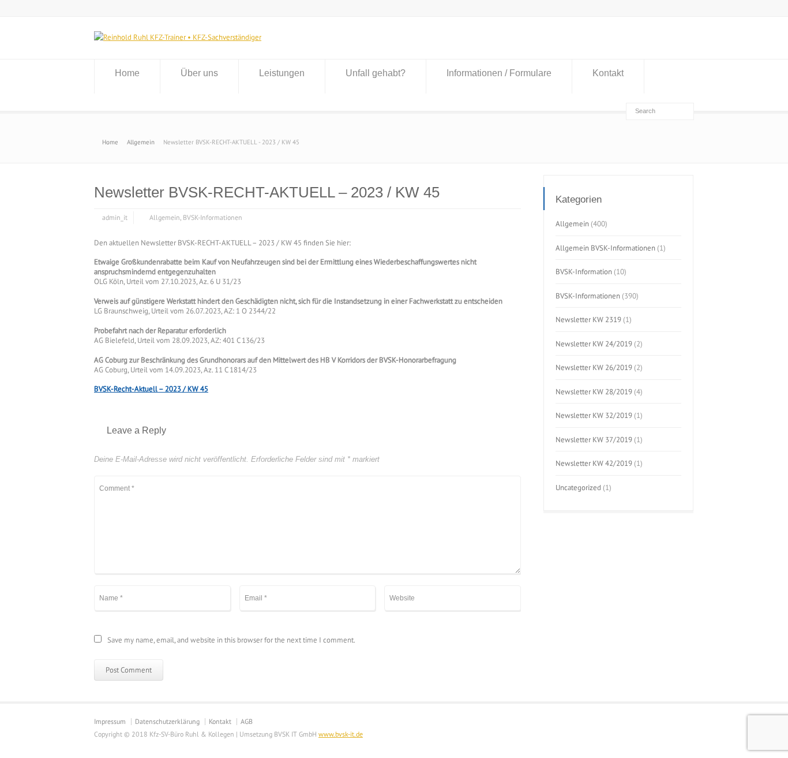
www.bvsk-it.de (340, 734)
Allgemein (164, 217)
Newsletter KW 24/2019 (594, 344)
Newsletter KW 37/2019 (594, 440)
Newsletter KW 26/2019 (594, 367)
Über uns (199, 73)
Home (127, 73)
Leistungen (282, 73)
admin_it (114, 217)
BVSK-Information (584, 272)
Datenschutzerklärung (167, 721)
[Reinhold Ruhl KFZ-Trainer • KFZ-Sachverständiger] (177, 37)
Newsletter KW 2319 (588, 319)
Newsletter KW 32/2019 (594, 415)
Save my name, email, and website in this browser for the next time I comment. (231, 640)
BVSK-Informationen (212, 217)
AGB (247, 721)
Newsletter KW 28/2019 (594, 392)
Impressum (110, 721)
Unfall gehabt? (376, 73)
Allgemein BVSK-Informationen (605, 248)
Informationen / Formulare (498, 73)
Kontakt (608, 73)
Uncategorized (578, 487)
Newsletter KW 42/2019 (594, 463)
